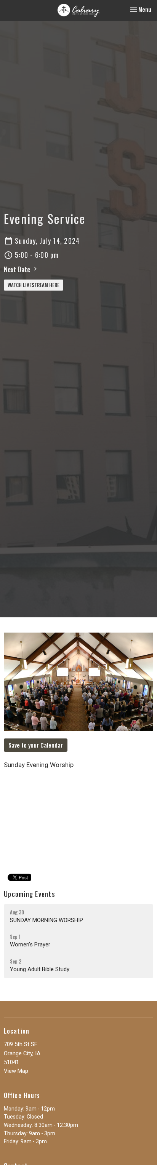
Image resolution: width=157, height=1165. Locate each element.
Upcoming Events (29, 894)
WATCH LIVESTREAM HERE (33, 285)
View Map (16, 1071)
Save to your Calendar (35, 745)
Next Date (18, 269)
